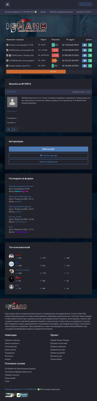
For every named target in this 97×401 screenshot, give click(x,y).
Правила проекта (12, 375)
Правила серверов (58, 347)
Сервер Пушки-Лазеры (59, 340)
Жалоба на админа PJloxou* (21, 186)
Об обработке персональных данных (20, 369)
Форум (43, 12)
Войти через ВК (50, 156)
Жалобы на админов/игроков (61, 12)
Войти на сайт (85, 4)
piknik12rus (11, 92)
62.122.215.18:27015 (70, 61)
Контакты (9, 356)
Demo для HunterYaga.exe (20, 196)
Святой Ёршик (21, 222)
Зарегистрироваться (48, 162)
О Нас (7, 381)
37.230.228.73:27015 (70, 55)
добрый (18, 201)
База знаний (10, 378)
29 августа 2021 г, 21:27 (81, 92)
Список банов (56, 359)
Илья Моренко (21, 232)
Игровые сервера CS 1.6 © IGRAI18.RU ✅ (21, 12)
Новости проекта (12, 343)
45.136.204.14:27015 (70, 66)
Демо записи (10, 350)
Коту (11, 227)
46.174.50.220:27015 (70, 45)
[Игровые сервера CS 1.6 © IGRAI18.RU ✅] (26, 26)
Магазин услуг (56, 356)
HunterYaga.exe (21, 191)
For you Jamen (15, 217)
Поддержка (10, 353)
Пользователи (11, 347)
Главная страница (12, 340)
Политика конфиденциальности (18, 372)
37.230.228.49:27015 (70, 50)
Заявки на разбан (57, 353)
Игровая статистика (58, 343)
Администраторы (57, 350)
